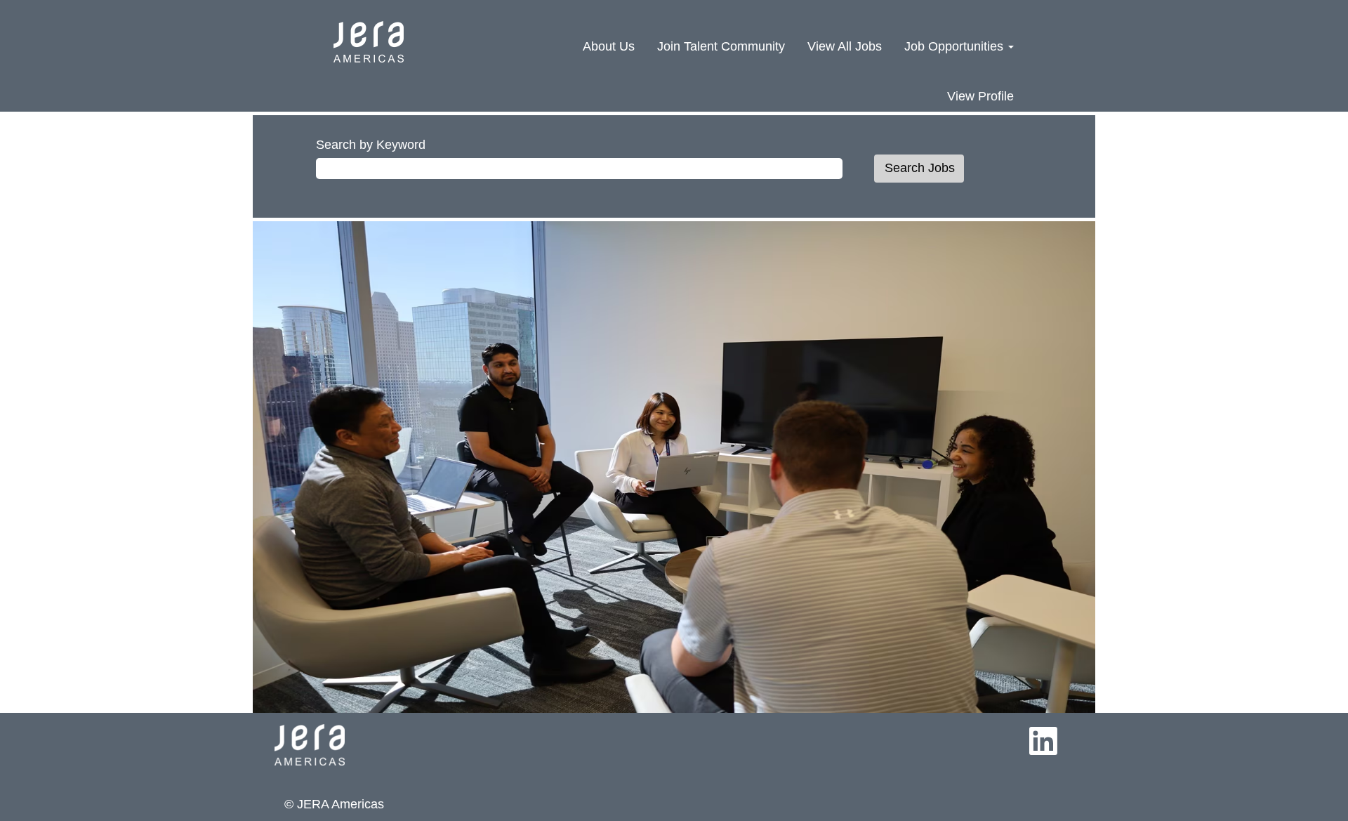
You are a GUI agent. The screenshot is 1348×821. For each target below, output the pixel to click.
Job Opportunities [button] (955, 46)
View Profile (980, 96)
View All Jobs (844, 46)
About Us (609, 46)
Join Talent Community (721, 46)
